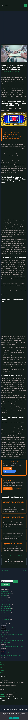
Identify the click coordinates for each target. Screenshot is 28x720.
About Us (2, 669)
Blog (1, 667)
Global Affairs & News (6, 604)
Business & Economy (6, 593)
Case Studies (4, 595)
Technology (3, 617)
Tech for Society (5, 615)
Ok (10, 718)
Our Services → (8, 488)
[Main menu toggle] (25, 5)
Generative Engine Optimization (11, 132)
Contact (2, 670)
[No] (26, 716)
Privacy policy (16, 718)
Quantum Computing (6, 608)
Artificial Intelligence (5, 591)
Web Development (5, 619)
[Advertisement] (14, 25)
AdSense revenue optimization (11, 138)
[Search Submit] (15, 581)
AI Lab (1, 672)
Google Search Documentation (10, 555)
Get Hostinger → (8, 468)
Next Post (24, 570)
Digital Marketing (5, 71)
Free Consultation (17, 488)
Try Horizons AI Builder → (9, 471)
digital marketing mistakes (10, 134)
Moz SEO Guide (19, 555)
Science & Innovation (6, 610)
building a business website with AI (12, 136)
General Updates (5, 602)
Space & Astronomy (5, 612)
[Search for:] (9, 581)
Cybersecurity (4, 597)
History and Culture (5, 606)
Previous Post (4, 570)
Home (1, 662)
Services (2, 664)
